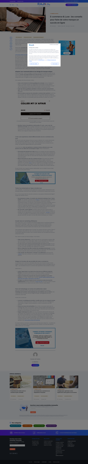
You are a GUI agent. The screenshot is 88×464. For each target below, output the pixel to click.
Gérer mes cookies (33, 63)
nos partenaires (41, 60)
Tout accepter (55, 63)
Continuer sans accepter (54, 44)
